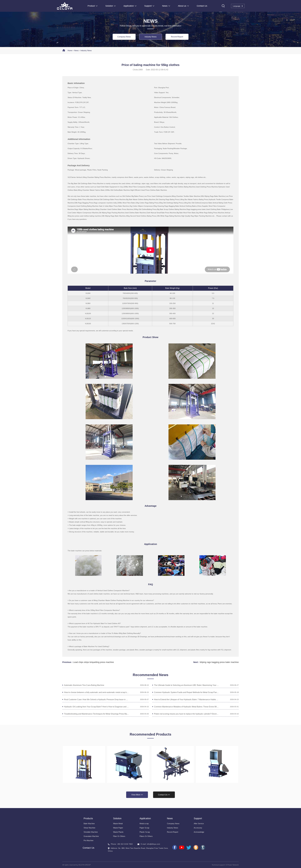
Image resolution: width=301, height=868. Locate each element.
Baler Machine (89, 824)
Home (70, 50)
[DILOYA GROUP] (72, 6)
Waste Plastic (118, 832)
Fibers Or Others (146, 836)
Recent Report (177, 37)
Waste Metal (118, 824)
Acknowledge (199, 832)
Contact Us (202, 6)
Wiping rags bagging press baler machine (219, 662)
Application (128, 6)
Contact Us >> (164, 795)
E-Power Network (232, 865)
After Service (199, 824)
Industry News (150, 37)
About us (182, 6)
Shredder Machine (91, 832)
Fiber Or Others (119, 836)
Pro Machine (88, 840)
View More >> (137, 795)
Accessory (198, 828)
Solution (109, 6)
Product (91, 6)
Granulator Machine (91, 836)
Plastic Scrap (145, 832)
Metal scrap (144, 824)
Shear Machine (89, 828)
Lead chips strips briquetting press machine (93, 662)
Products (88, 818)
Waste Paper (118, 828)
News (164, 6)
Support (148, 6)
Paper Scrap (144, 828)
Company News (124, 37)
